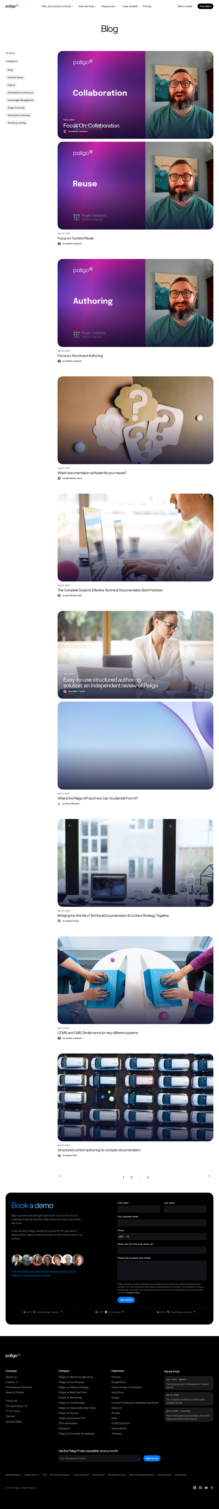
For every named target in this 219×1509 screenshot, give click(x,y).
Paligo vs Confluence (71, 1382)
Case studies (130, 6)
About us (11, 1377)
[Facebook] (200, 1487)
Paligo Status (31, 1474)
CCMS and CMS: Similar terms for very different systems (98, 1032)
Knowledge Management (21, 100)
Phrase (115, 1413)
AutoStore (117, 1392)
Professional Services (19, 1387)
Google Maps (14, 1421)
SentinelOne (119, 1428)
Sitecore (116, 1408)
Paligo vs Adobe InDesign (74, 1387)
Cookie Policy (180, 1474)
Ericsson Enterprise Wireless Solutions (134, 1403)
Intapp (115, 1397)
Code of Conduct (81, 1474)
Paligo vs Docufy (69, 1413)
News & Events (15, 1392)
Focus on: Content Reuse (76, 238)
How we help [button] (86, 6)
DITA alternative (68, 1423)
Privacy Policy (133, 1292)
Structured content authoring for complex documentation (99, 1150)
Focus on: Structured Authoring (80, 355)
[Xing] (212, 1487)
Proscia (115, 1377)
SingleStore (118, 1382)
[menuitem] (57, 6)
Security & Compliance (60, 1474)
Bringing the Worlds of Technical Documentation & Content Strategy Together (113, 915)
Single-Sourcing (16, 107)
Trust (44, 1474)
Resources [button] (108, 6)
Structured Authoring (19, 115)
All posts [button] (10, 53)
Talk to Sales (184, 6)
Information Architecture (21, 92)
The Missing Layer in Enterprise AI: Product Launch (187, 1385)
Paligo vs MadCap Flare (73, 1392)
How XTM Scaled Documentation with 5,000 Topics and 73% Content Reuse (188, 1417)
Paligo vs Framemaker (72, 1403)
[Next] (209, 1176)
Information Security (117, 1474)
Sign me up (152, 1458)
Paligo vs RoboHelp (70, 1397)
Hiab (114, 1418)
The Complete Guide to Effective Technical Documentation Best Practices (110, 590)
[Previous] (62, 1176)
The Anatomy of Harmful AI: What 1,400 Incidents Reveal (185, 1401)
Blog (10, 70)
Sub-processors (164, 1474)
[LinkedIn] (194, 1487)
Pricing (147, 6)
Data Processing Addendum (141, 1474)
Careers (11, 1382)
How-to (11, 85)
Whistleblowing (13, 1474)
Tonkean (116, 1433)
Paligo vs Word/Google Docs (76, 1377)
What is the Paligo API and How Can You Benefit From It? (98, 798)
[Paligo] (12, 6)
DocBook (64, 1428)
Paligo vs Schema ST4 (72, 1418)
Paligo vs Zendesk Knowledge (77, 1433)
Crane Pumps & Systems (126, 1387)
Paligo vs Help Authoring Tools (77, 1408)
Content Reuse (15, 77)
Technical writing (17, 122)
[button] (135, 186)
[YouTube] (206, 1487)
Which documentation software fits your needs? (92, 472)
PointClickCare (120, 1423)
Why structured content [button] (56, 6)
